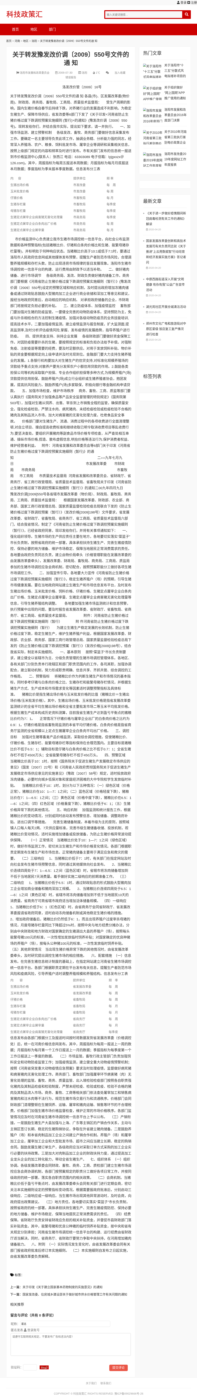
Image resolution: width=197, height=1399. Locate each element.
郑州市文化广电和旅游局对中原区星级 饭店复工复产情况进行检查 (166, 329)
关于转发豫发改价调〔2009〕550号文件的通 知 (68, 40)
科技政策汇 (24, 14)
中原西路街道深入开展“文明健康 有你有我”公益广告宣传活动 (165, 285)
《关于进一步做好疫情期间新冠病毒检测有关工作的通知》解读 (166, 219)
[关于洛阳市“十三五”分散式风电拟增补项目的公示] (152, 71)
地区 (33, 29)
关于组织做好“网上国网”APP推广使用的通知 (175, 93)
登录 (183, 2)
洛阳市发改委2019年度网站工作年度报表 (175, 159)
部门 (52, 29)
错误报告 (70, 77)
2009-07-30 (65, 72)
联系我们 (105, 1383)
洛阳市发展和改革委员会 (34, 72)
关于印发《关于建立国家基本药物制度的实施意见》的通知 (63, 1287)
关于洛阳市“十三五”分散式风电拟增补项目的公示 (175, 71)
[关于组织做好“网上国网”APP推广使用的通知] (152, 93)
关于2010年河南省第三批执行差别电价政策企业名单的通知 (175, 137)
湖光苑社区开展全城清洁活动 (166, 306)
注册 (193, 2)
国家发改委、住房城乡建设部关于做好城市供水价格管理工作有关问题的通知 (75, 1294)
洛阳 (34, 40)
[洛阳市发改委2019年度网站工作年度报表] (152, 159)
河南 (17, 40)
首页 (15, 29)
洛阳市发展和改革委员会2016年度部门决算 (175, 115)
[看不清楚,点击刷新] (44, 1367)
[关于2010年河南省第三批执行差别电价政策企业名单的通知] (152, 137)
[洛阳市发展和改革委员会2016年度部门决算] (152, 115)
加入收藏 (120, 72)
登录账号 (33, 1330)
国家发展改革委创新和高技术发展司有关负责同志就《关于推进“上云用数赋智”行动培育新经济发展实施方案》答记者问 (166, 251)
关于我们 (91, 1383)
